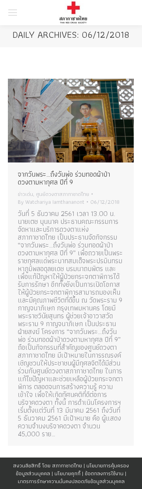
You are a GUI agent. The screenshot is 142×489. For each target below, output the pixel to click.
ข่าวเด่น (25, 194)
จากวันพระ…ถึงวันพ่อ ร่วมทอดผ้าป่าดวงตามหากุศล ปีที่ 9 (64, 178)
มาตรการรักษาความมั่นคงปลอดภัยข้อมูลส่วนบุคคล (71, 481)
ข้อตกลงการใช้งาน (104, 473)
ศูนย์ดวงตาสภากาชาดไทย (62, 194)
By (51, 202)
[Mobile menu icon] (12, 12)
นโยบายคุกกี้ (67, 473)
